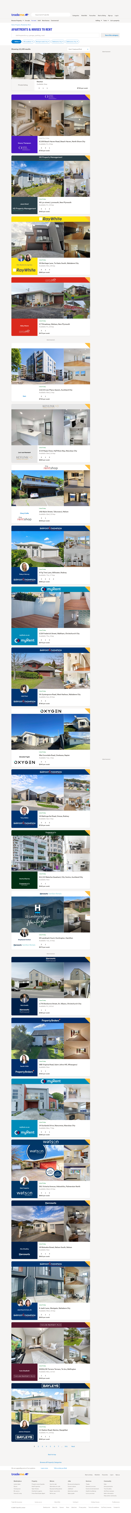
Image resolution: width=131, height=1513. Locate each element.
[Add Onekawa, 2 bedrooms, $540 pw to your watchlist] (87, 711)
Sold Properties (36, 1486)
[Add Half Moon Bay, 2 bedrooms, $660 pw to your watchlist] (87, 406)
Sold (39, 20)
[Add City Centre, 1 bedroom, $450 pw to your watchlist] (87, 833)
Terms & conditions (94, 1507)
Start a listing (88, 1475)
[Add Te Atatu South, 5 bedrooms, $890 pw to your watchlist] (87, 219)
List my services (90, 1493)
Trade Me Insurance (16, 1502)
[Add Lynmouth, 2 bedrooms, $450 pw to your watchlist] (87, 158)
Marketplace (18, 1481)
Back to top (52, 1454)
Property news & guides (38, 1484)
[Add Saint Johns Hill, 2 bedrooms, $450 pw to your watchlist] (87, 1020)
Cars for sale (53, 1484)
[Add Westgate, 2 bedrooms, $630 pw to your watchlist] (87, 1264)
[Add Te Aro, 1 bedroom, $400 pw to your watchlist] (87, 1325)
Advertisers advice (73, 1491)
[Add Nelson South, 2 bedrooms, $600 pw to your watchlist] (87, 1203)
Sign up (110, 15)
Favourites (105, 1475)
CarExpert (75, 1502)
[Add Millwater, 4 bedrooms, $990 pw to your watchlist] (87, 528)
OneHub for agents (37, 1491)
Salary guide (71, 1493)
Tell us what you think (60, 1468)
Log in (116, 15)
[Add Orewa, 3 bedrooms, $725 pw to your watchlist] (87, 772)
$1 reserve (16, 1491)
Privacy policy (82, 1507)
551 (66, 1446)
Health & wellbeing (91, 1491)
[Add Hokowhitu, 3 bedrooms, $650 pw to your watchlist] (87, 1142)
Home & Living (18, 1493)
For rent (33, 20)
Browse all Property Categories (51, 1462)
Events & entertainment (92, 1489)
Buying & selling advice (56, 1489)
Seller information (109, 1493)
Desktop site (46, 1507)
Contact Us (117, 1507)
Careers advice (72, 1486)
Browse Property (16, 20)
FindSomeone (116, 1502)
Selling (98, 20)
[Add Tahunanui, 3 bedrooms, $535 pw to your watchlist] (87, 467)
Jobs (69, 1481)
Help (105, 1484)
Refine (16, 42)
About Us (54, 1507)
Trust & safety (108, 1489)
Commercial (55, 20)
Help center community (110, 1496)
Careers (62, 1507)
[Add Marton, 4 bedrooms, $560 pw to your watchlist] (87, 1386)
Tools (105, 20)
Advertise (74, 1507)
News (67, 1507)
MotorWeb (57, 1502)
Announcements (108, 1486)
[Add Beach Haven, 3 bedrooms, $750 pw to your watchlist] (87, 97)
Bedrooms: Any (57, 42)
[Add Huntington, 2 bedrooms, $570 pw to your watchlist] (87, 894)
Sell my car (53, 1493)
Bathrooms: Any (72, 42)
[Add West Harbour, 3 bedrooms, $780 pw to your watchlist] (87, 650)
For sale (27, 20)
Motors (52, 1481)
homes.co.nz (38, 1502)
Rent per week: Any (42, 42)
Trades (88, 1484)
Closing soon (17, 1489)
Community (107, 1481)
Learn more (44, 1468)
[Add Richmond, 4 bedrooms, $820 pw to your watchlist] (87, 55)
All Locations (27, 42)
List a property (114, 20)
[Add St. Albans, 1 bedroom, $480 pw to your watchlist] (87, 959)
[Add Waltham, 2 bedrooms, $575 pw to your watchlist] (87, 589)
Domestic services (91, 1486)
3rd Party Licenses (109, 1491)
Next (73, 1446)
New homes (45, 20)
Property (34, 1481)
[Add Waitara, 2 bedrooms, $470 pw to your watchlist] (87, 280)
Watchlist (97, 1475)
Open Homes (35, 1489)
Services (88, 1481)
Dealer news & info (55, 1491)
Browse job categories (74, 1484)
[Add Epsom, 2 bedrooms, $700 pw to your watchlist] (87, 345)
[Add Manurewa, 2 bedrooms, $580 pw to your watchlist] (87, 1081)
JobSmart (70, 1489)
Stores (15, 1486)
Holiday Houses (95, 1502)
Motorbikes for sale (55, 1486)
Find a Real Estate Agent (38, 1493)
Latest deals (17, 1484)
